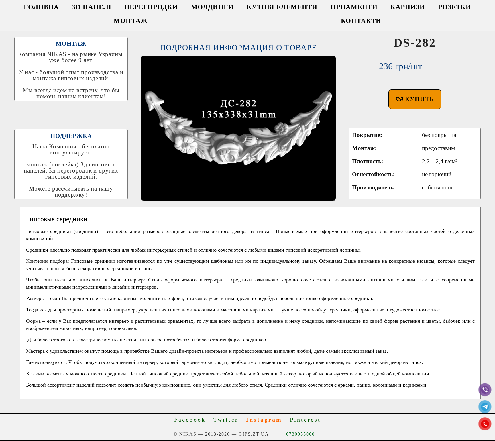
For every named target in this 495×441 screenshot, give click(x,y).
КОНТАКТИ (361, 20)
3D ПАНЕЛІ (91, 7)
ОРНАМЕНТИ (354, 7)
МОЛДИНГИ (212, 7)
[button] (414, 99)
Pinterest (305, 419)
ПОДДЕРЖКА (71, 135)
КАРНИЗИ (407, 7)
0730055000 (300, 434)
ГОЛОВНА (41, 7)
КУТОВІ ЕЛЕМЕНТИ (282, 7)
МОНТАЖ (131, 20)
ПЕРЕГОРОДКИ (151, 7)
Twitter (228, 419)
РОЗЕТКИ (454, 7)
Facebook (192, 419)
